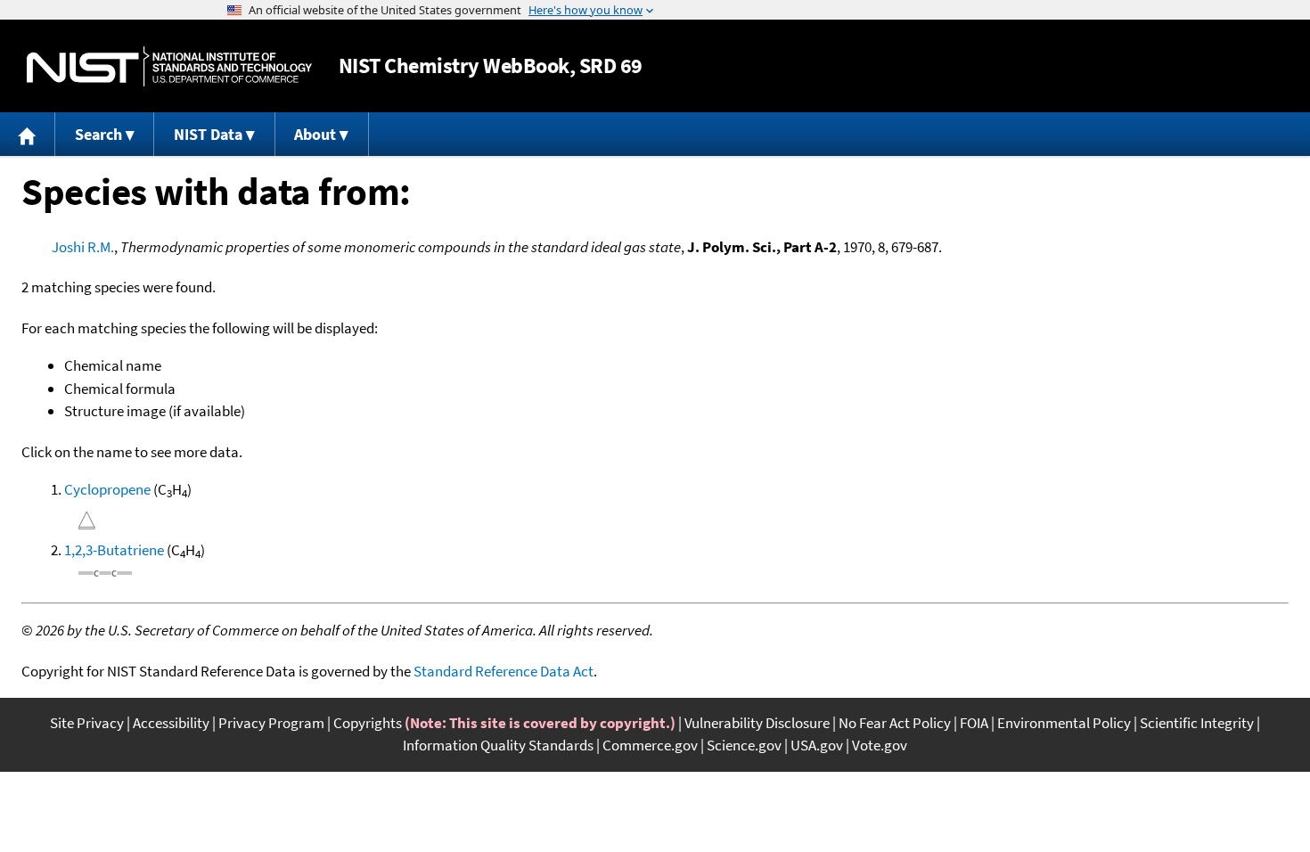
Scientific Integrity (1197, 723)
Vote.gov (879, 745)
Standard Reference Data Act (503, 671)
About (315, 134)
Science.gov (744, 745)
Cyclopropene (107, 489)
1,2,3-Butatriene (114, 550)
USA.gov (816, 745)
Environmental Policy (1064, 723)
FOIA (974, 723)
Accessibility (171, 723)
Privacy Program (271, 723)
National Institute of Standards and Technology (169, 66)
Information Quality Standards (498, 745)
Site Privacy (87, 723)
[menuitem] (27, 134)
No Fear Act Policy (895, 723)
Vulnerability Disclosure (757, 723)
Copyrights (367, 723)
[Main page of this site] (27, 134)
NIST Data (208, 134)
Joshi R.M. (83, 247)
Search (98, 134)
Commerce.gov (650, 745)
